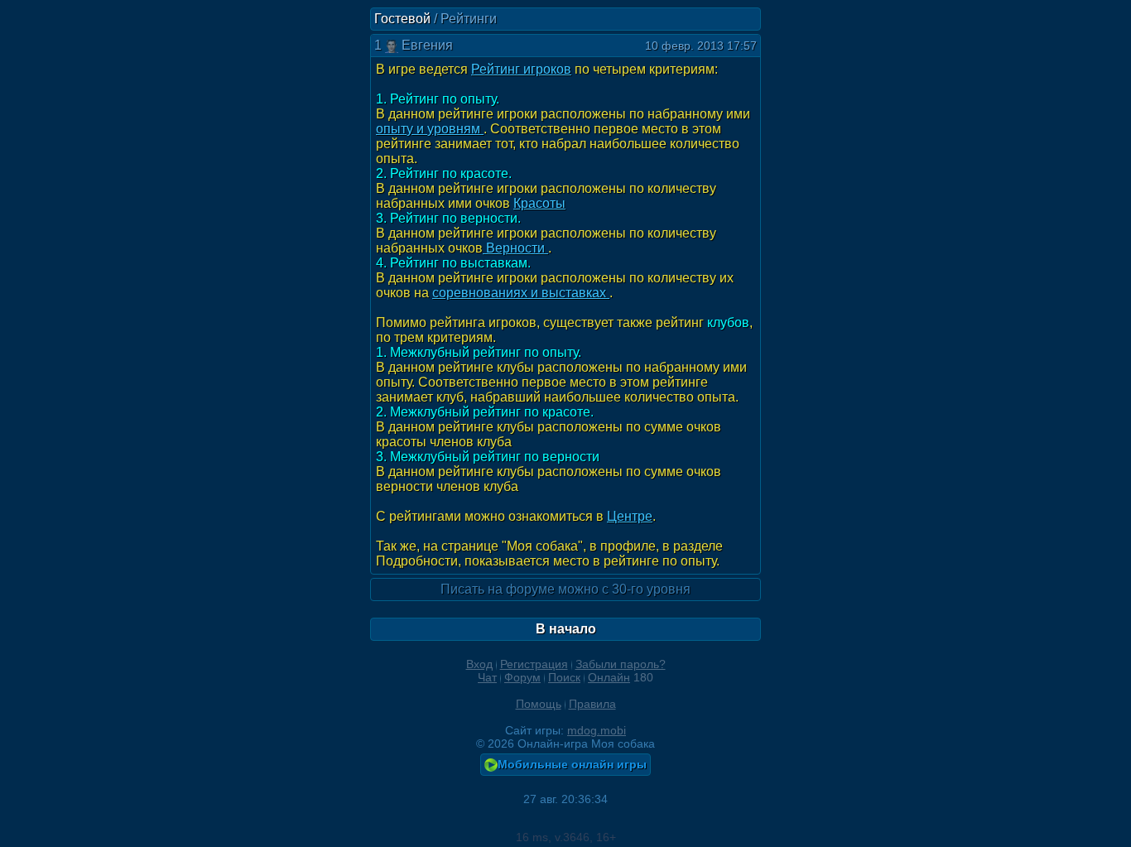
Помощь (538, 703)
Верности (515, 248)
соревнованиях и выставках (520, 293)
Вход (479, 664)
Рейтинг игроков (521, 69)
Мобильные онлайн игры (572, 764)
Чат (487, 677)
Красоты (539, 203)
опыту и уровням (430, 129)
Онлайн (609, 677)
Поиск (564, 677)
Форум (522, 677)
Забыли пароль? (620, 664)
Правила (592, 703)
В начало (566, 629)
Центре (629, 516)
